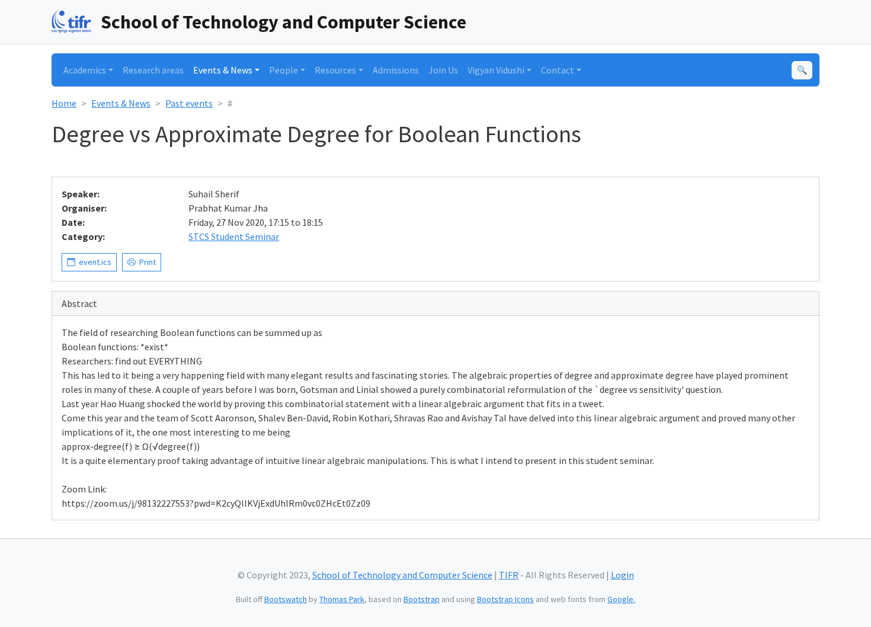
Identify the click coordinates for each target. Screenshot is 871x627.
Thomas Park (341, 599)
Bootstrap (422, 599)
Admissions (396, 70)
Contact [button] (557, 70)
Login (622, 575)
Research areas (153, 70)
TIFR (508, 575)
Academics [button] (84, 70)
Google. (621, 599)
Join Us (443, 70)
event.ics (93, 262)
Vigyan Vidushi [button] (495, 70)
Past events (189, 103)
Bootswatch (285, 599)
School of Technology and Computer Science (283, 22)
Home (64, 103)
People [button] (283, 70)
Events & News (120, 103)
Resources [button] (335, 70)
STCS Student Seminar (233, 236)
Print (146, 262)
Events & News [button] (222, 70)
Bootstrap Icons (505, 599)
